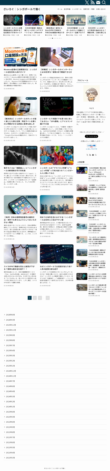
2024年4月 (10, 391)
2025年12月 (11, 325)
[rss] (92, 2)
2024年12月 (11, 371)
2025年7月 (10, 345)
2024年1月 (10, 406)
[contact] (98, 2)
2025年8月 (10, 340)
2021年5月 (10, 447)
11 (48, 298)
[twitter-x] (87, 2)
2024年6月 (10, 386)
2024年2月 (10, 401)
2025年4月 (10, 350)
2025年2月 (10, 360)
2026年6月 (10, 314)
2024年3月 (10, 396)
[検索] (104, 2)
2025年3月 (10, 355)
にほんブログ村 (91, 149)
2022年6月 (10, 422)
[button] (50, 38)
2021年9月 (10, 427)
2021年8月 (10, 432)
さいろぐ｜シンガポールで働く (22, 9)
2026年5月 (10, 320)
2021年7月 (10, 437)
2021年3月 (10, 457)
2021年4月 (10, 452)
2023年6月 (10, 411)
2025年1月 (10, 365)
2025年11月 (11, 330)
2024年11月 (11, 376)
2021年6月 (10, 442)
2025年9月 (10, 335)
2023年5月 (10, 417)
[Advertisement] (91, 60)
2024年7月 (10, 381)
